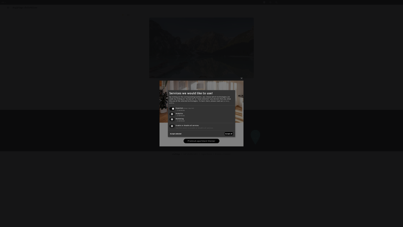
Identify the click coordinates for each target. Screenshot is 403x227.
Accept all (228, 134)
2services (180, 110)
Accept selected (175, 134)
